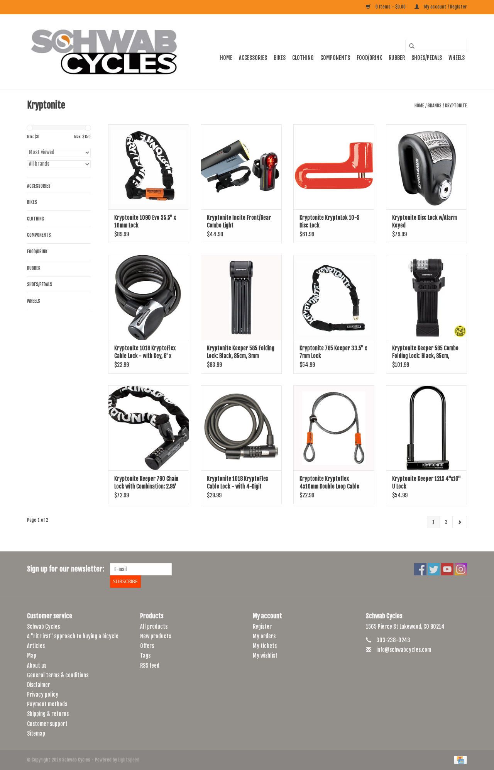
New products (155, 636)
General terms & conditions (57, 675)
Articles (36, 646)
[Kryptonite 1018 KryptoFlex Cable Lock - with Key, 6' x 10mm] (148, 297)
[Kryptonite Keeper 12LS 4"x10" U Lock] (426, 427)
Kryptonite (456, 106)
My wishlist (265, 655)
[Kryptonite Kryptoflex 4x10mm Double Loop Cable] (333, 427)
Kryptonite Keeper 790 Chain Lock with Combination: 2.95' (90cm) (146, 482)
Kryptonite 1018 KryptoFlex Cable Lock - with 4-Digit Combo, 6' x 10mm (237, 482)
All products (153, 626)
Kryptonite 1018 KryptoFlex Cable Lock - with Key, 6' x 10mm (145, 352)
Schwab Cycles (43, 626)
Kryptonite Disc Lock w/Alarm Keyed (424, 221)
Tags (145, 655)
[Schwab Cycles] (104, 52)
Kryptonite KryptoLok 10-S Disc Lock (329, 221)
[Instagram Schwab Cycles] (461, 569)
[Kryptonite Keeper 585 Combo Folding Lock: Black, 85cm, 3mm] (426, 297)
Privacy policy (42, 694)
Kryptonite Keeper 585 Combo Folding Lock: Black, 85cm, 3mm (425, 352)
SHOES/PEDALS (426, 57)
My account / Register (445, 7)
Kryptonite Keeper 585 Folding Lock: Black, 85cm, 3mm (240, 352)
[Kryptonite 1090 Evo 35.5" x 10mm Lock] (148, 166)
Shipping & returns (48, 714)
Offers (147, 646)
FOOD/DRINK (369, 57)
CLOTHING (303, 57)
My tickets (265, 646)
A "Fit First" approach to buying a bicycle (72, 636)
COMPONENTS (335, 57)
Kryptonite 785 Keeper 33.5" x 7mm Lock (333, 352)
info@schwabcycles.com (403, 649)
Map (31, 655)
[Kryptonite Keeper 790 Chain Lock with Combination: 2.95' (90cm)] (148, 427)
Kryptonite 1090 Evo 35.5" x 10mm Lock (145, 221)
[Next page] (460, 522)
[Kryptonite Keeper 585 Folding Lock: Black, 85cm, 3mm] (241, 297)
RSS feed (149, 665)
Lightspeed (128, 760)
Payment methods (47, 704)
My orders (264, 636)
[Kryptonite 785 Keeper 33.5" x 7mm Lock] (333, 297)
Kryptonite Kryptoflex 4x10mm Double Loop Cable (329, 482)
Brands (435, 106)
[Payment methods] (459, 760)
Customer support (47, 724)
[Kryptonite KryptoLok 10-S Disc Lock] (333, 166)
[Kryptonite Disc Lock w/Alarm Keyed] (426, 166)
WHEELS (456, 57)
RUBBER (397, 57)
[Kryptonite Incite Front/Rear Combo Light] (241, 166)
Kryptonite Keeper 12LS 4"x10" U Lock (426, 482)
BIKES (280, 57)
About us (36, 665)
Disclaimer (38, 685)
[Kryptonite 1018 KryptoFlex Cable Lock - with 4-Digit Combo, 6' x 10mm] (241, 427)
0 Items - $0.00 (390, 7)
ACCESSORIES (253, 57)
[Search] (409, 46)
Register (262, 626)
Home (226, 57)
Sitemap (36, 733)
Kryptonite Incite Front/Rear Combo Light (239, 221)
